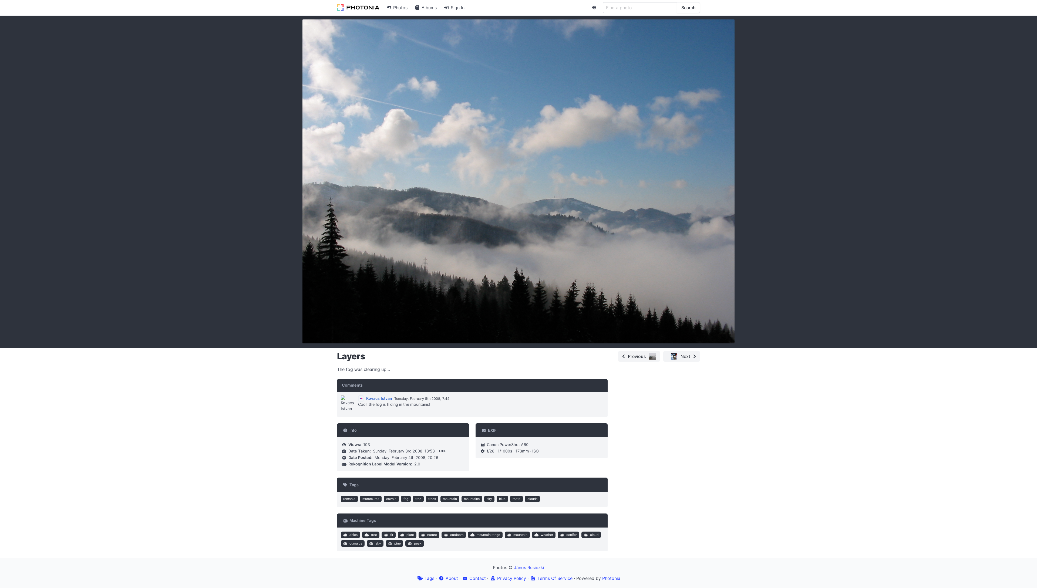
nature (432, 535)
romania (349, 499)
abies (353, 535)
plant (410, 535)
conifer (571, 535)
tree (418, 499)
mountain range (488, 535)
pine (397, 543)
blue (502, 499)
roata (516, 499)
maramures (370, 499)
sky (489, 499)
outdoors (456, 535)
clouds (532, 499)
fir (391, 535)
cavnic (391, 499)
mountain (450, 499)
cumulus (355, 543)
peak (418, 543)
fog (405, 499)
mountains (472, 499)
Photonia (611, 578)
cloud (594, 535)
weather (547, 535)
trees (432, 499)
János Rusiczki (529, 567)
